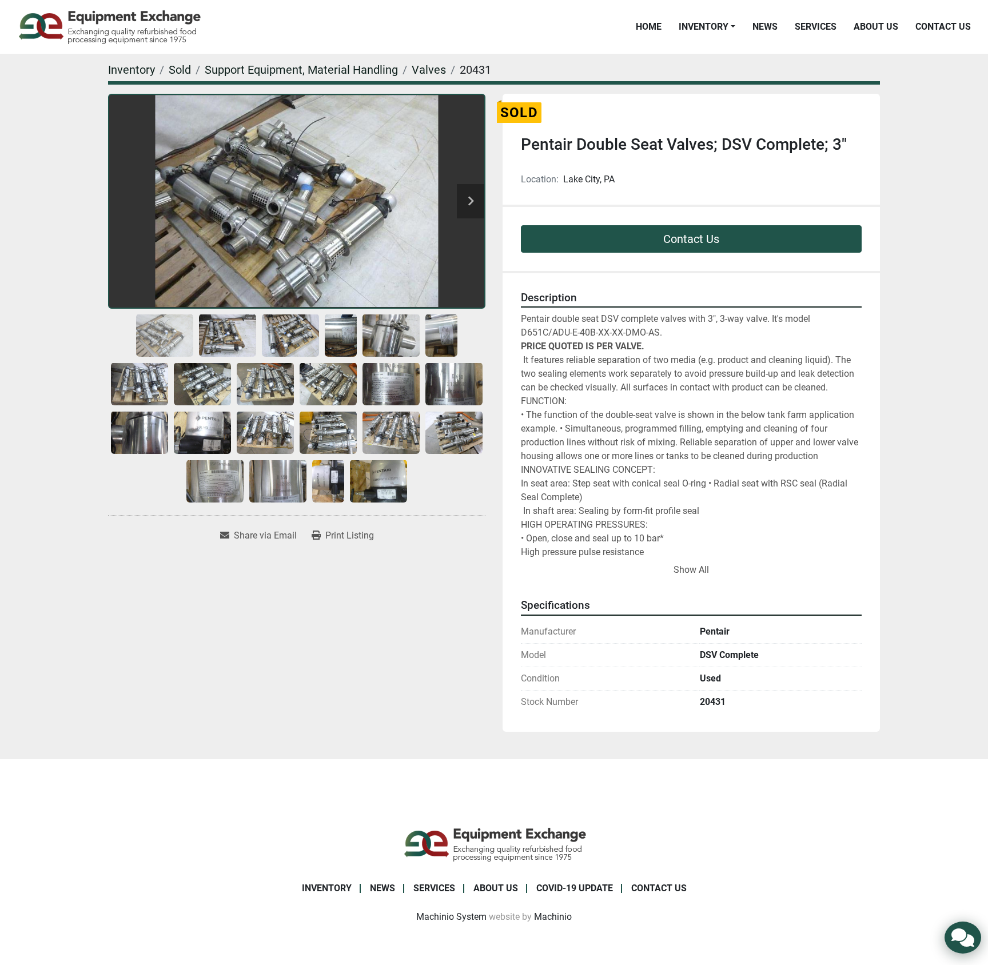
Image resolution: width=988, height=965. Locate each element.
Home (649, 26)
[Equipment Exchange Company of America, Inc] (494, 843)
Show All (691, 569)
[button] (707, 27)
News (765, 26)
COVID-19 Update (574, 888)
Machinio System (451, 916)
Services (815, 26)
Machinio (553, 916)
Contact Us (943, 26)
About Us (876, 26)
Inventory (703, 26)
